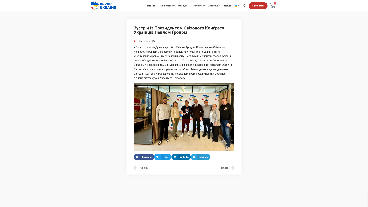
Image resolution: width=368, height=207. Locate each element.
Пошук (245, 5)
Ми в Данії (183, 5)
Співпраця (213, 5)
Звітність (198, 5)
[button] (144, 157)
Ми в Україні (166, 5)
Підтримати (258, 5)
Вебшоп (227, 5)
